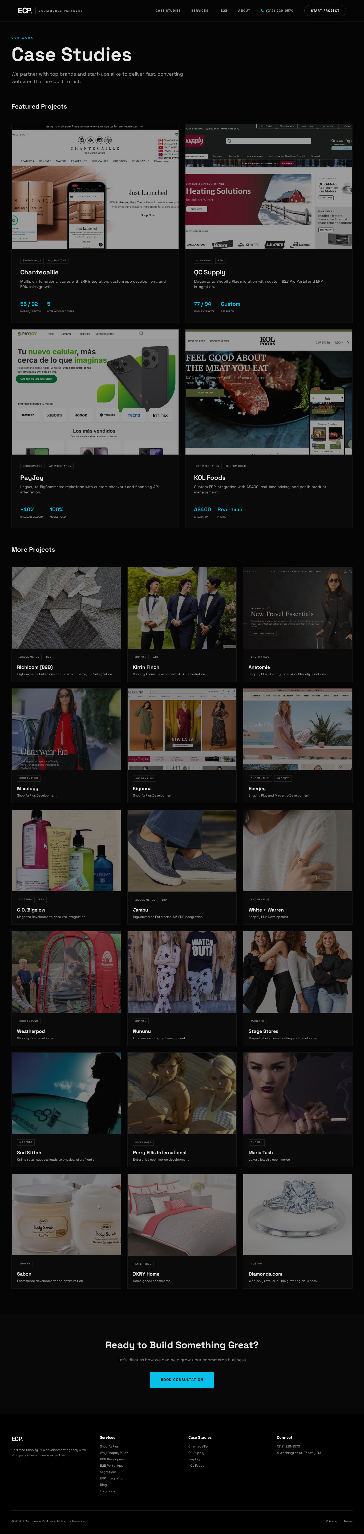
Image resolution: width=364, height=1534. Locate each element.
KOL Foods (196, 1465)
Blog (103, 1485)
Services (199, 11)
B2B (224, 11)
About (244, 11)
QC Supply (196, 1453)
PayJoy (194, 1459)
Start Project (325, 11)
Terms (348, 1521)
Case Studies (168, 11)
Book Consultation (182, 1379)
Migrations (108, 1472)
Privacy (331, 1521)
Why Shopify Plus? (114, 1453)
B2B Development (113, 1459)
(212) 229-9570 (280, 11)
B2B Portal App (111, 1465)
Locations (107, 1491)
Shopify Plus (109, 1446)
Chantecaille (198, 1446)
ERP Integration (112, 1478)
